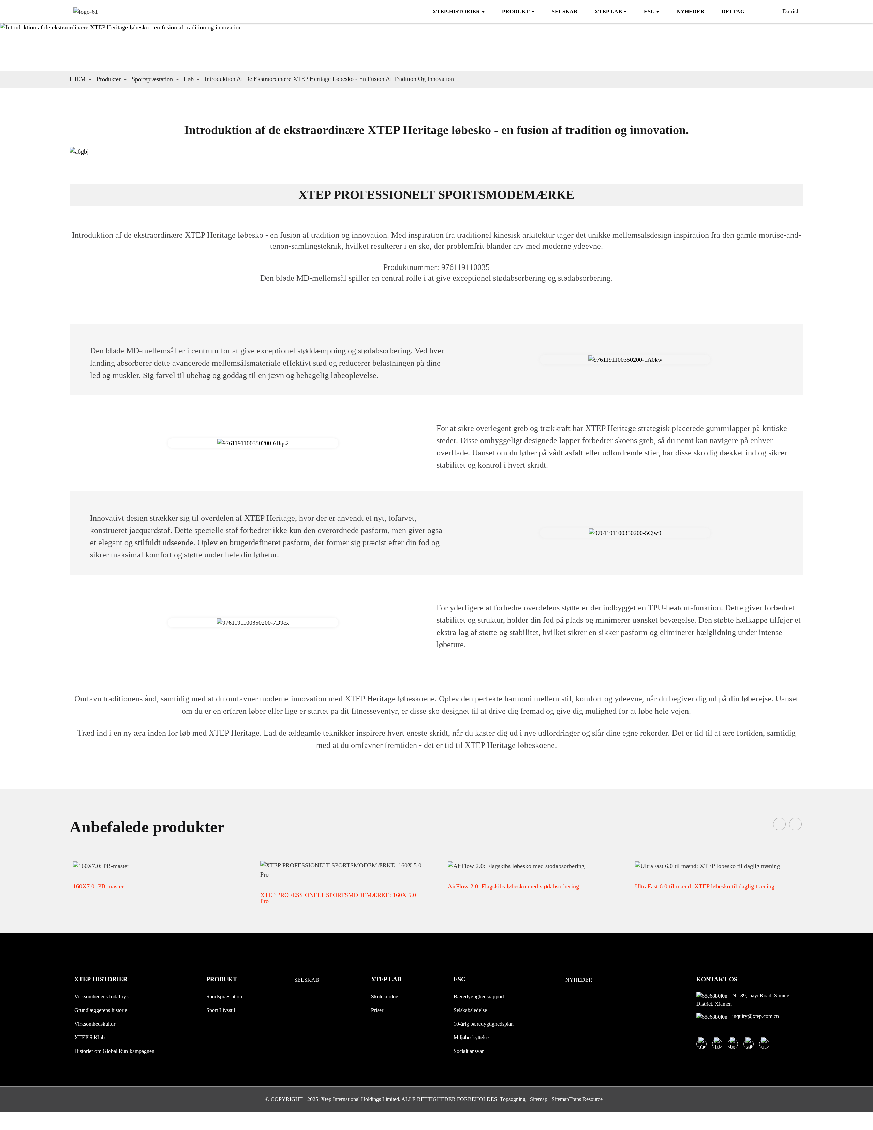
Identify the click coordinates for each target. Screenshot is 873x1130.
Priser (377, 1010)
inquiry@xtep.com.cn (755, 1016)
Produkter (109, 79)
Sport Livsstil (220, 1010)
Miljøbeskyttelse (471, 1037)
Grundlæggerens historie (100, 1010)
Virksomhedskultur (94, 1024)
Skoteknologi (385, 996)
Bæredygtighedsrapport (479, 996)
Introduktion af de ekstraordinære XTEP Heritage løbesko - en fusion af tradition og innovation (329, 78)
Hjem (78, 79)
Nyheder (578, 980)
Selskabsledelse (470, 1010)
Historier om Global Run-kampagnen (114, 1051)
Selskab (306, 980)
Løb (189, 79)
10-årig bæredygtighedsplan (484, 1024)
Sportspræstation (152, 79)
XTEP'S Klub (89, 1037)
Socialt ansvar (469, 1051)
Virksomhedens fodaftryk (101, 996)
